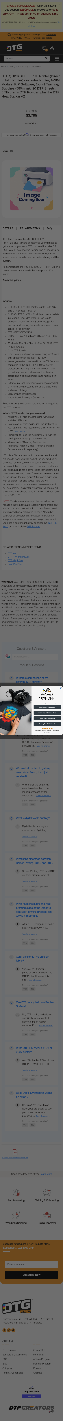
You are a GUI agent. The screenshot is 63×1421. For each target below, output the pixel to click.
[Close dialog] (61, 688)
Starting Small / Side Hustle (47, 723)
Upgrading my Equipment (47, 707)
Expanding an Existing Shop (47, 712)
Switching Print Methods (47, 718)
